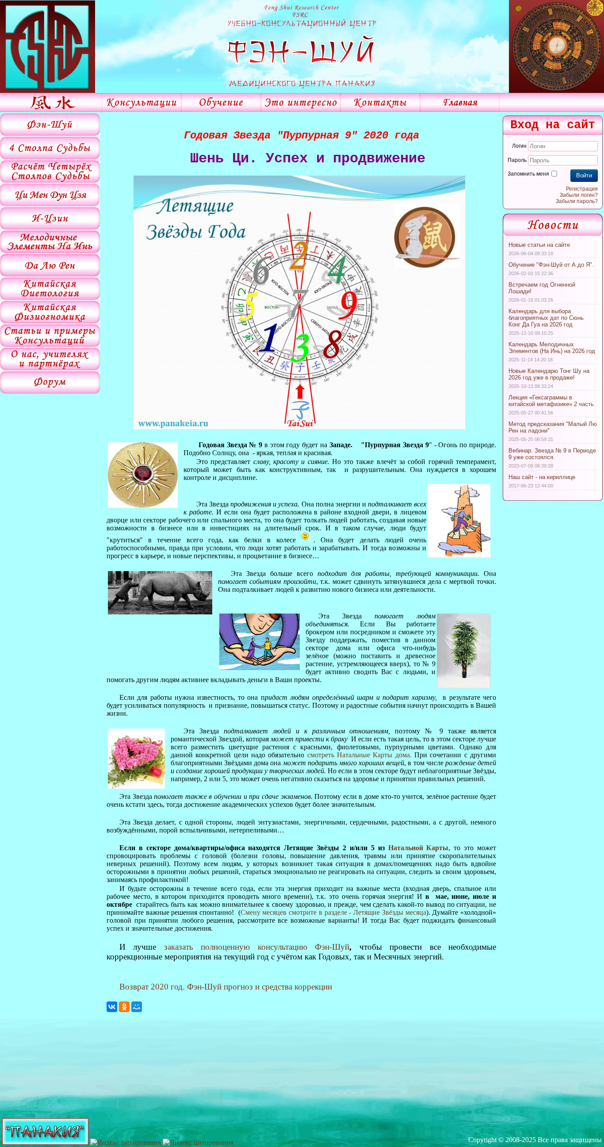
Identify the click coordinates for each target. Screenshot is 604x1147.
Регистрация (582, 189)
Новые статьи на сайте (539, 245)
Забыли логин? (579, 195)
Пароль (517, 160)
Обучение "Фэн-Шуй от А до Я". (551, 264)
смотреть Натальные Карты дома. (359, 755)
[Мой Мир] (136, 1006)
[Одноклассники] (124, 1006)
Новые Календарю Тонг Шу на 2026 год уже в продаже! (548, 374)
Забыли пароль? (577, 201)
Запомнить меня (528, 174)
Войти (584, 175)
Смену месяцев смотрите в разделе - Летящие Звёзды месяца (333, 912)
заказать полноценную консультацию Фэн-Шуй (256, 946)
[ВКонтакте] (112, 1006)
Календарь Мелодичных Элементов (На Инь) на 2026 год (551, 347)
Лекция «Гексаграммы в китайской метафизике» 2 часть (551, 400)
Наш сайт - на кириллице (541, 477)
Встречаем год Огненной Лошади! (541, 288)
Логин (519, 146)
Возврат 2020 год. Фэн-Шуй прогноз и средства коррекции (225, 986)
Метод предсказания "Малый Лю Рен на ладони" (552, 427)
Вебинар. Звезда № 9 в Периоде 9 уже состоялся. (552, 453)
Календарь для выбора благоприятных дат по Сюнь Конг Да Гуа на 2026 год (546, 318)
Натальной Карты (418, 848)
